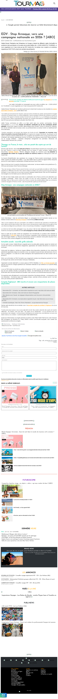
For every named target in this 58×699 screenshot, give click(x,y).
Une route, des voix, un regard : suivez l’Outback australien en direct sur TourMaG (29, 550)
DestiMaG (14, 674)
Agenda (43, 672)
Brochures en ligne (16, 671)
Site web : (4, 355)
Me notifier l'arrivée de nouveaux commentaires (12, 372)
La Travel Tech (15, 677)
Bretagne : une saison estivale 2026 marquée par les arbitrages (19, 535)
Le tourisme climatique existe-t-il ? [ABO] (23, 499)
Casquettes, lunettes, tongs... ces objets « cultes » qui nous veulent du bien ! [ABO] (27, 483)
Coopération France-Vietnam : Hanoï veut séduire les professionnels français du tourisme (29, 622)
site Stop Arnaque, (21, 219)
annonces (29, 572)
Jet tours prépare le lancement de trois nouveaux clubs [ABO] (27, 465)
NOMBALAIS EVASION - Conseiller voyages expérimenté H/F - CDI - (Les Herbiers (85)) (25, 575)
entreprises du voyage (51, 340)
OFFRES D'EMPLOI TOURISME (7, 576)
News (2, 531)
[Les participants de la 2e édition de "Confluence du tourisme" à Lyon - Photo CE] (29, 187)
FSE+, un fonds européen (48, 263)
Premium (29, 429)
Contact (43, 670)
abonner (11, 101)
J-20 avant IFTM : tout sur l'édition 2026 (14, 606)
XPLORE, (13, 235)
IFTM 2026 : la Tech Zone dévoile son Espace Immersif (17, 537)
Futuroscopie (29, 480)
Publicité (43, 671)
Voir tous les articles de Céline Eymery (11, 328)
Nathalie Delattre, (13, 152)
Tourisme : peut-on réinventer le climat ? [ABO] (24, 515)
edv (43, 340)
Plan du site (29, 672)
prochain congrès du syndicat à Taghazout (40, 305)
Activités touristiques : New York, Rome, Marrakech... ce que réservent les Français (25, 302)
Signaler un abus (5, 380)
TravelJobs (14, 681)
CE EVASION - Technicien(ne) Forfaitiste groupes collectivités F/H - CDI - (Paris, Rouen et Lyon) (28, 579)
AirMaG (13, 670)
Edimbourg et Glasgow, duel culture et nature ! (14, 534)
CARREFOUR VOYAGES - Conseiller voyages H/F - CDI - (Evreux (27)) (20, 583)
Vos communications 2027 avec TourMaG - (29, 9)
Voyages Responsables (18, 685)
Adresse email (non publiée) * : (7, 351)
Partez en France (16, 679)
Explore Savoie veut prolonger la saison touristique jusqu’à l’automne (21, 539)
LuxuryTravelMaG (16, 678)
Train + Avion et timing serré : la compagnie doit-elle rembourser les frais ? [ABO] (43, 407)
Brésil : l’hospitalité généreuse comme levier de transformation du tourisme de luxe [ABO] (34, 457)
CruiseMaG (14, 672)
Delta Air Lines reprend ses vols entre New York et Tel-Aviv (18, 540)
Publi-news (29, 603)
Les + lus (7, 531)
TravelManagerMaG (17, 682)
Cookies (28, 675)
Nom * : (3, 346)
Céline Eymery (34, 51)
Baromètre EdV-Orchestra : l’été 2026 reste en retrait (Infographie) (21, 293)
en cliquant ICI (48, 99)
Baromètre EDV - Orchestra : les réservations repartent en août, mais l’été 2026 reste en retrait (29, 290)
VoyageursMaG (16, 683)
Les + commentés (14, 531)
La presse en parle (46, 674)
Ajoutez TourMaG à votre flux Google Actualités (14, 335)
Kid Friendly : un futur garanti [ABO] (22, 507)
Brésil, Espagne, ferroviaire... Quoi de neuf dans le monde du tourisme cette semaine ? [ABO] (15, 407)
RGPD (28, 674)
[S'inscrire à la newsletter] (3, 695)
